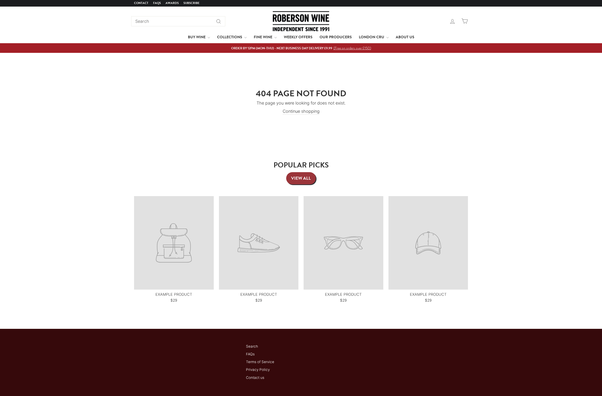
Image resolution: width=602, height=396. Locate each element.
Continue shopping (301, 111)
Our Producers (336, 37)
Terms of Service (260, 362)
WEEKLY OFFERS (298, 37)
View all (301, 178)
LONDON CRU (372, 37)
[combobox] (178, 21)
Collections (230, 37)
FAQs (157, 3)
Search (252, 346)
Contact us (255, 377)
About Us (405, 37)
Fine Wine (263, 37)
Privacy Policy (258, 369)
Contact (141, 3)
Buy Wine (197, 37)
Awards (172, 3)
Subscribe (191, 3)
